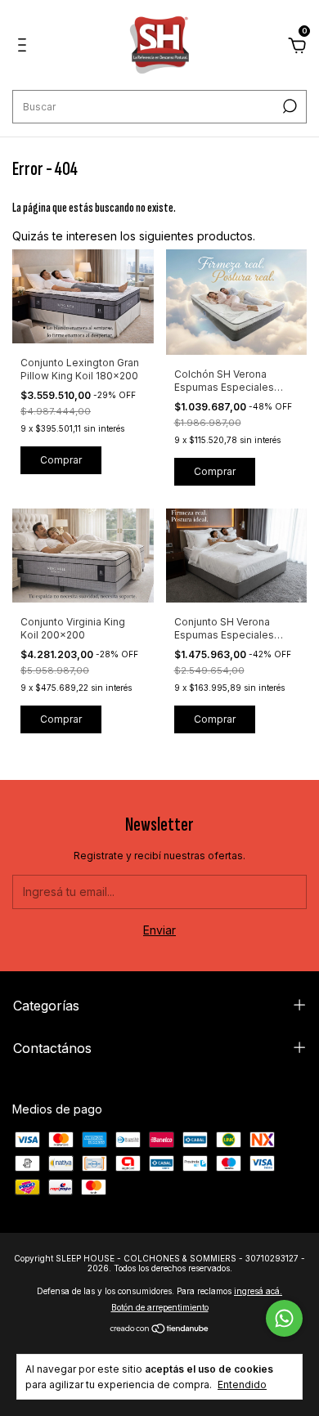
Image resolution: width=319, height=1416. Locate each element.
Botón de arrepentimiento (160, 1307)
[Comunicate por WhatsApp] (284, 1318)
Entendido (242, 1384)
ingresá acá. (258, 1291)
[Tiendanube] (160, 1330)
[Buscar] (288, 106)
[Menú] (25, 47)
